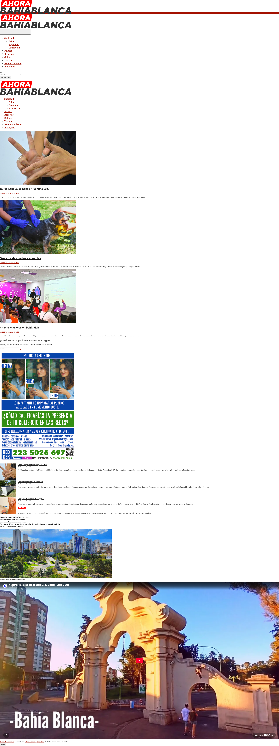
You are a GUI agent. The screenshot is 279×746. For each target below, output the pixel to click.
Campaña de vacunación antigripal (31, 499)
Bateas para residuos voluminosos (30, 482)
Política (8, 51)
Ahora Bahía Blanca (7, 742)
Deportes (9, 54)
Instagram (9, 67)
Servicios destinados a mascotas (20, 258)
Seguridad (14, 44)
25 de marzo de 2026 (12, 263)
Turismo (8, 60)
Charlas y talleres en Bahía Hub (19, 327)
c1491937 (2, 193)
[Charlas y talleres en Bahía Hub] (38, 323)
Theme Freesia (30, 742)
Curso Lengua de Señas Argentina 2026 (24, 189)
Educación (14, 48)
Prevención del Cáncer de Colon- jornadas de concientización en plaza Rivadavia (30, 524)
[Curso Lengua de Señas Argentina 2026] (38, 184)
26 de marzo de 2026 (12, 193)
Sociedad (9, 38)
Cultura (8, 57)
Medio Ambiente (12, 63)
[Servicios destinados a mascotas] (38, 253)
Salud (12, 41)
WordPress (40, 742)
